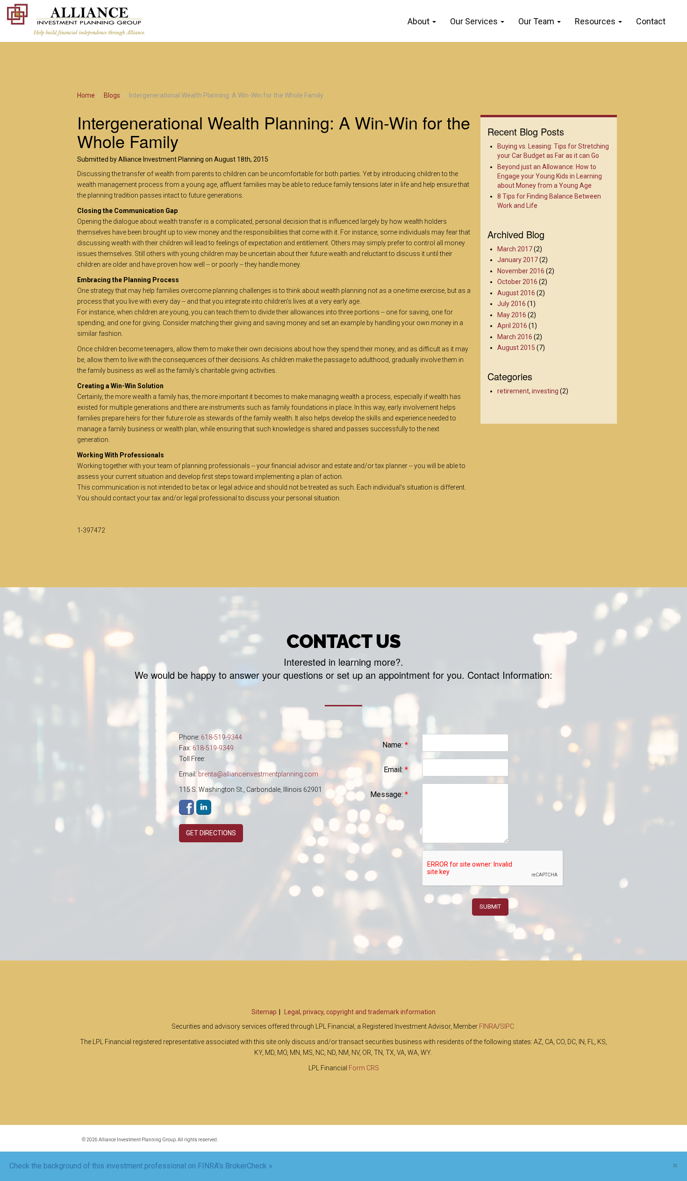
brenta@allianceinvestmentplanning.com (258, 774)
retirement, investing (527, 391)
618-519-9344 (221, 737)
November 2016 (520, 271)
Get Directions (211, 833)
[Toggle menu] (436, 21)
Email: (396, 769)
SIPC (507, 1026)
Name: (395, 744)
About (418, 21)
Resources (595, 21)
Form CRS (364, 1068)
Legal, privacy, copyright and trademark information (360, 1012)
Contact (651, 21)
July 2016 (511, 303)
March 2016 (514, 337)
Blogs (112, 95)
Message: (389, 794)
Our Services (474, 21)
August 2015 (516, 347)
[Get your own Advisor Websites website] (572, 1145)
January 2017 (517, 259)
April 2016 (512, 325)
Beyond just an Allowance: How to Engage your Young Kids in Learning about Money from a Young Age (549, 176)
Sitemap (264, 1012)
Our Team (536, 21)
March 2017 (514, 249)
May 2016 (511, 315)
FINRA (488, 1026)
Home (86, 95)
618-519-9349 (213, 748)
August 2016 (516, 293)
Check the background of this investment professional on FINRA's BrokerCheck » (140, 1165)
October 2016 (517, 281)
